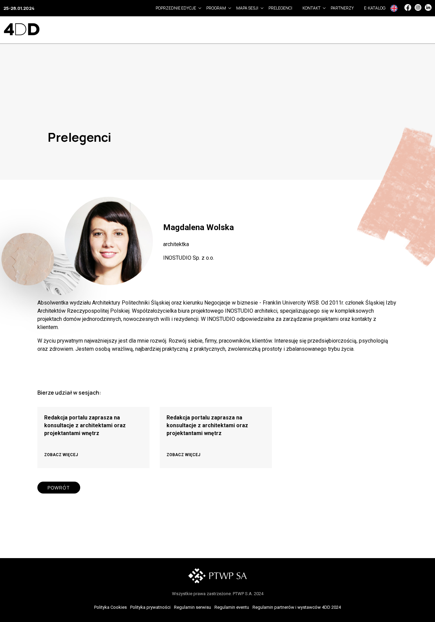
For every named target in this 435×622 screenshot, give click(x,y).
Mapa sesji (247, 8)
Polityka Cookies (110, 607)
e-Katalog (374, 8)
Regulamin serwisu (192, 607)
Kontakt (311, 8)
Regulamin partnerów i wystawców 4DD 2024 (297, 607)
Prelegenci (280, 8)
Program (216, 8)
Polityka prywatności (150, 607)
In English (394, 8)
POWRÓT (59, 487)
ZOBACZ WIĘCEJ (61, 454)
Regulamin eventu (231, 607)
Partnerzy (342, 8)
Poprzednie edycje (176, 8)
